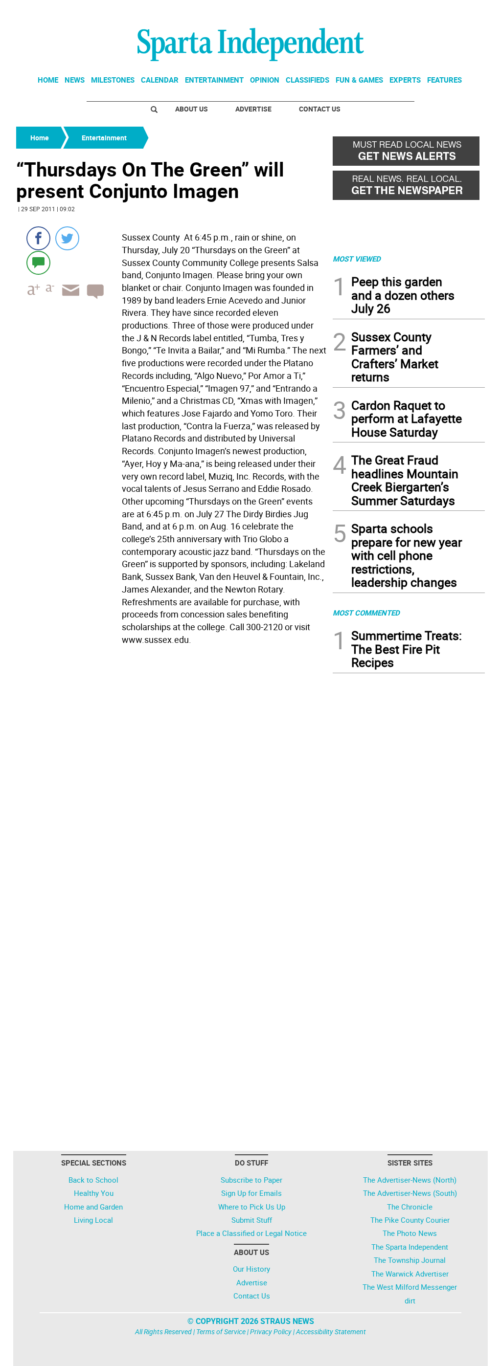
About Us (191, 108)
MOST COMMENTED (366, 612)
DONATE (461, 11)
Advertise (253, 108)
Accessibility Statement (331, 1331)
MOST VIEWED (357, 259)
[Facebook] (38, 238)
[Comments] (38, 262)
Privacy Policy (271, 1331)
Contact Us (320, 108)
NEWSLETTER (406, 11)
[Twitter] (67, 238)
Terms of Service (221, 1331)
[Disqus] (171, 773)
